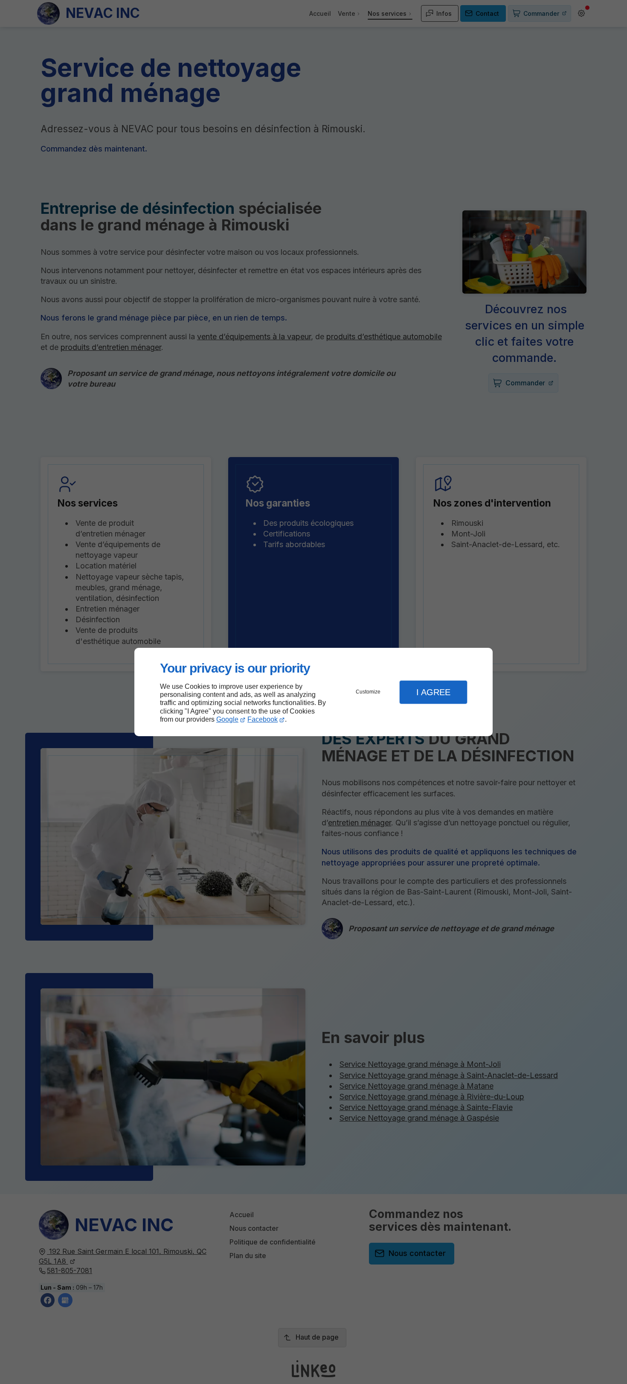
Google (227, 719)
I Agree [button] (433, 692)
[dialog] (313, 692)
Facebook (262, 719)
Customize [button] (368, 692)
